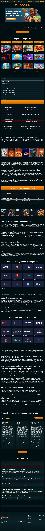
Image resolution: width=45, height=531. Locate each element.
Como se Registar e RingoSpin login (8, 92)
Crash (27, 42)
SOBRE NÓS (4, 83)
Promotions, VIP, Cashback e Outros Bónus (9, 85)
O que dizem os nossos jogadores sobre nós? (10, 96)
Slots (38, 42)
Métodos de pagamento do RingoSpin (8, 88)
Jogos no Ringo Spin (5, 81)
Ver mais (22, 451)
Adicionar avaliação (39, 417)
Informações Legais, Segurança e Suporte (9, 94)
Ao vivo (16, 42)
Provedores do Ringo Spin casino (8, 90)
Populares (5, 42)
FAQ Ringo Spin (5, 99)
